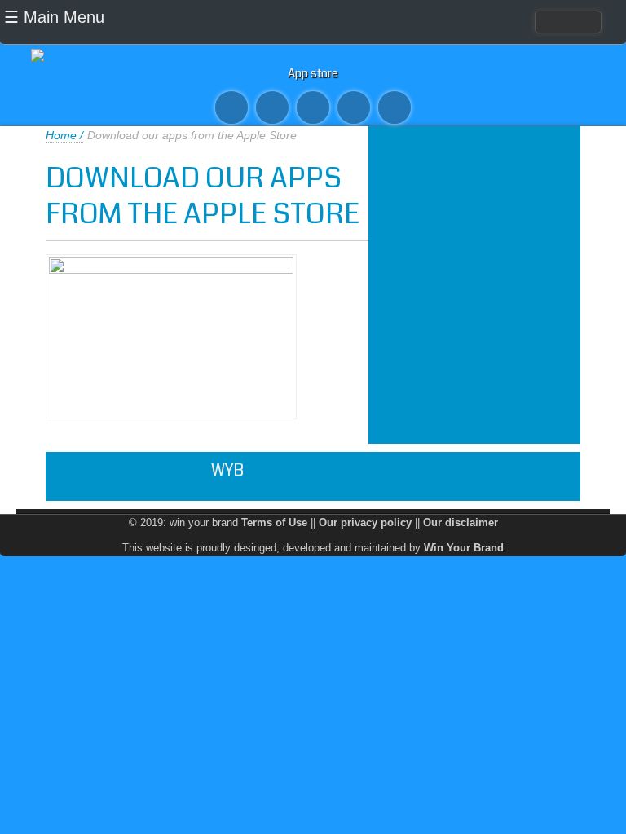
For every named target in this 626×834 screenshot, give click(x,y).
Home (61, 135)
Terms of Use (274, 522)
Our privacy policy (365, 522)
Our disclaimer (460, 522)
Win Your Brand (464, 548)
